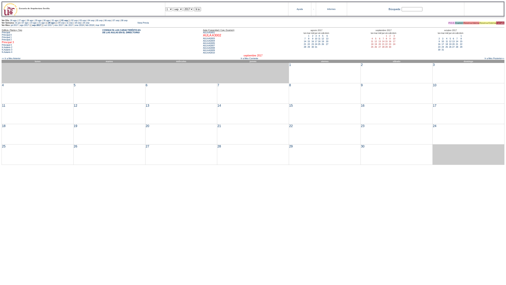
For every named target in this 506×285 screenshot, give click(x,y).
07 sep (116, 20)
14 (305, 41)
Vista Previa (119, 23)
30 (313, 47)
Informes (331, 9)
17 (316, 41)
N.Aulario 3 (7, 49)
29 (309, 47)
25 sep (86, 23)
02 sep (74, 20)
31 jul (17, 23)
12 (323, 38)
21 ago (41, 23)
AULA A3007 (209, 45)
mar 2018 (100, 25)
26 (323, 44)
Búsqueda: (395, 9)
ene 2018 (79, 25)
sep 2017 (36, 25)
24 (316, 44)
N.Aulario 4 (7, 52)
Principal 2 (7, 39)
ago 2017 (24, 25)
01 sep (64, 20)
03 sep (82, 20)
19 (323, 41)
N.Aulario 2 (7, 47)
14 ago (33, 23)
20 (327, 41)
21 (305, 44)
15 (309, 41)
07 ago (25, 23)
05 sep (99, 20)
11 (319, 38)
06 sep (107, 20)
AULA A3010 (209, 52)
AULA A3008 (209, 48)
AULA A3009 (209, 50)
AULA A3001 (209, 32)
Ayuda (300, 9)
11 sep (69, 23)
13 (327, 38)
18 (319, 41)
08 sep (124, 20)
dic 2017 (69, 25)
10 (316, 38)
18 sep (78, 23)
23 (313, 44)
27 (327, 44)
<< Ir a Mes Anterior (11, 58)
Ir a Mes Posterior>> (494, 58)
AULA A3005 (209, 43)
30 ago (46, 20)
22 (309, 44)
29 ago (38, 20)
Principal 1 (7, 37)
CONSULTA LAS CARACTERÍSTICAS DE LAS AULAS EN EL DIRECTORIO (121, 31)
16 (313, 41)
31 (316, 47)
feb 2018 (90, 25)
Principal (6, 32)
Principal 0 (7, 35)
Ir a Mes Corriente (249, 58)
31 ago (55, 20)
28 (305, 47)
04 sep (91, 20)
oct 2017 (48, 25)
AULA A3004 (209, 41)
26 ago (13, 20)
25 (319, 44)
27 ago (21, 20)
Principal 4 (7, 45)
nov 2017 (58, 25)
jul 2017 (14, 25)
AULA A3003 (209, 38)
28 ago (30, 20)
